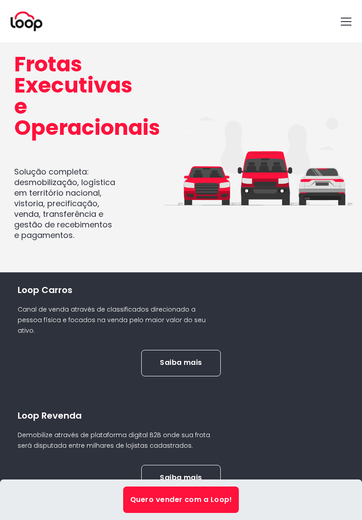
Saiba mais (181, 362)
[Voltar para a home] (26, 21)
